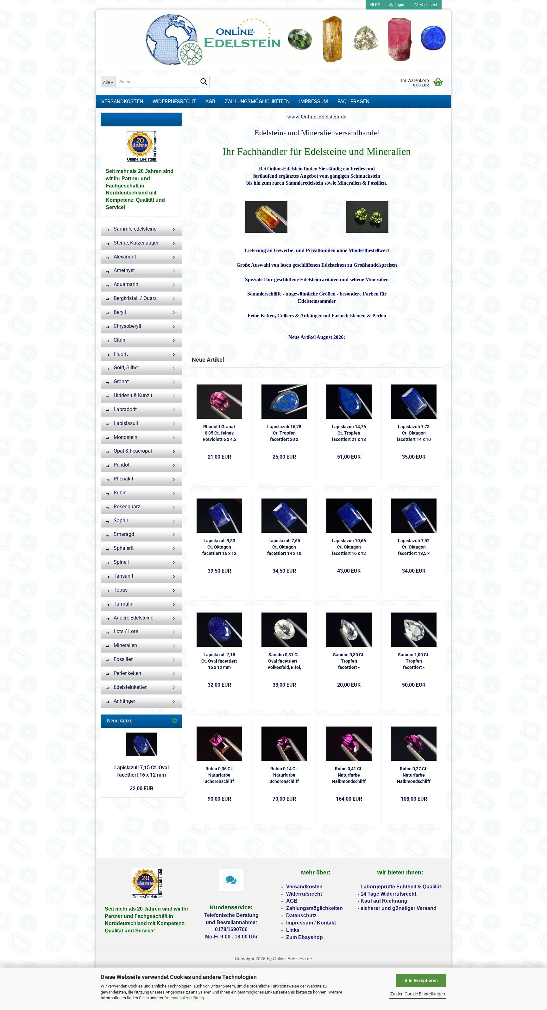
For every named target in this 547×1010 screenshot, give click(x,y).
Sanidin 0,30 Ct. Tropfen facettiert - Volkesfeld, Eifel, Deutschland (349, 661)
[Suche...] (204, 82)
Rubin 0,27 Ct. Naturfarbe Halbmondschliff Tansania (414, 775)
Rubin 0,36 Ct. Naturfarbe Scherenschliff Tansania (219, 775)
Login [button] (398, 5)
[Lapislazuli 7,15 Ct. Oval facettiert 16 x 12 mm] (141, 744)
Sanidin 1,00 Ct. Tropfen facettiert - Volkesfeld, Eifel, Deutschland (414, 661)
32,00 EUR (141, 788)
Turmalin (123, 604)
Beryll (119, 312)
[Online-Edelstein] (273, 40)
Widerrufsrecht (174, 101)
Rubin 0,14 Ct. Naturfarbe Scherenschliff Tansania (284, 775)
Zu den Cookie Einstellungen (417, 993)
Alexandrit (124, 257)
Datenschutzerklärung (184, 997)
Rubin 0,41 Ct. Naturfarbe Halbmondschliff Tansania (349, 775)
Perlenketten (126, 673)
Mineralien (124, 645)
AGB (210, 101)
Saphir (120, 521)
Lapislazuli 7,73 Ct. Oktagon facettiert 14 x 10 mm (414, 433)
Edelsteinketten (130, 687)
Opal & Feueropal (132, 451)
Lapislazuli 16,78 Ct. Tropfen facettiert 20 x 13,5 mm (284, 433)
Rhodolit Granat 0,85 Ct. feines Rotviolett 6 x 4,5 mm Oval (219, 433)
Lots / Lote (125, 631)
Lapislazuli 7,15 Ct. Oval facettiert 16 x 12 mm (219, 661)
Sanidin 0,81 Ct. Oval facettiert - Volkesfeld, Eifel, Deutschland (284, 661)
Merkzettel (427, 5)
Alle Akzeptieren (421, 980)
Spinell (120, 562)
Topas (120, 590)
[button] (375, 5)
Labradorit (124, 409)
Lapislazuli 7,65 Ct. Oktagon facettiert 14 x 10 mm (284, 547)
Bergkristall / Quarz (134, 298)
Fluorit (120, 354)
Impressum (313, 101)
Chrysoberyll (126, 326)
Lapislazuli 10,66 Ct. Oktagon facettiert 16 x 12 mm (349, 547)
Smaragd (123, 534)
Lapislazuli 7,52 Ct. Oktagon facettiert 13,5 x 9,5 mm (414, 547)
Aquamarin (125, 284)
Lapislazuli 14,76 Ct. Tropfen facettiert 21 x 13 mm (349, 433)
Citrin (118, 340)
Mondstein (124, 437)
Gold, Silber (125, 368)
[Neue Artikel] (174, 721)
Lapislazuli (125, 423)
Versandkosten (122, 101)
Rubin (119, 493)
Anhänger (123, 701)
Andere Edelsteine (132, 618)
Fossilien (123, 659)
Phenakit (122, 479)
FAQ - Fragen (353, 101)
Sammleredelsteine (134, 229)
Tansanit (122, 576)
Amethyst (123, 270)
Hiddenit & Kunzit (132, 395)
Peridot (120, 465)
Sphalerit (123, 548)
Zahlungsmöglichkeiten (257, 101)
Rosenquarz (126, 507)
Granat (120, 381)
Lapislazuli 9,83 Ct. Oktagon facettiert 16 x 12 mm (219, 547)
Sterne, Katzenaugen (136, 243)
